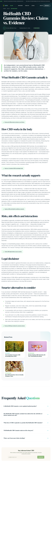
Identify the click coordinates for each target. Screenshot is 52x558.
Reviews (20, 5)
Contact (47, 5)
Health (27, 5)
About (41, 5)
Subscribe (41, 457)
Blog (11, 5)
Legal (33, 5)
